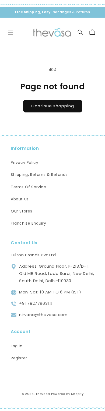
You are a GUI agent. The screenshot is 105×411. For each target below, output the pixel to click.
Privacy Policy (24, 162)
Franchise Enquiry (28, 223)
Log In (17, 346)
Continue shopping (52, 106)
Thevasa (43, 394)
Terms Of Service (28, 187)
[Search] (80, 32)
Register (19, 358)
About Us (20, 199)
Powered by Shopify (67, 394)
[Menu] (11, 32)
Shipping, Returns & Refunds (39, 174)
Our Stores (21, 211)
